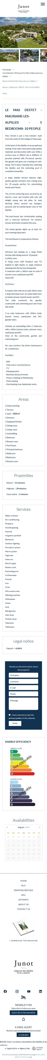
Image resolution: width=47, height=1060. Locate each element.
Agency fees (25, 1048)
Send (15, 723)
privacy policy (15, 718)
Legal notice (12, 1048)
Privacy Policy (40, 1054)
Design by (40, 1048)
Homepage (7, 70)
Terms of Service (23, 1057)
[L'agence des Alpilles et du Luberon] (23, 15)
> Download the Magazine (23, 941)
